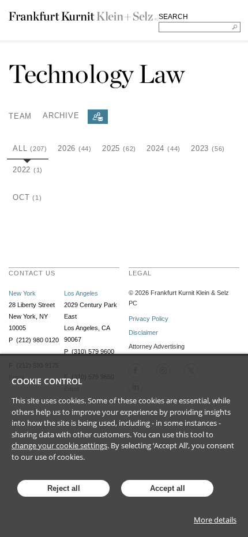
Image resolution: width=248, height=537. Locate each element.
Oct (27, 197)
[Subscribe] (98, 116)
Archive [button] (61, 115)
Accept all (167, 488)
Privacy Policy (148, 318)
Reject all (63, 488)
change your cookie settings (59, 445)
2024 (163, 148)
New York (22, 293)
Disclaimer (143, 332)
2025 (119, 148)
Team (20, 115)
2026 (75, 148)
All (30, 148)
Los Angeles (81, 293)
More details (215, 520)
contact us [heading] (32, 273)
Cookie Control (47, 381)
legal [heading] (140, 273)
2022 (28, 169)
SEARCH (173, 17)
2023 (208, 148)
